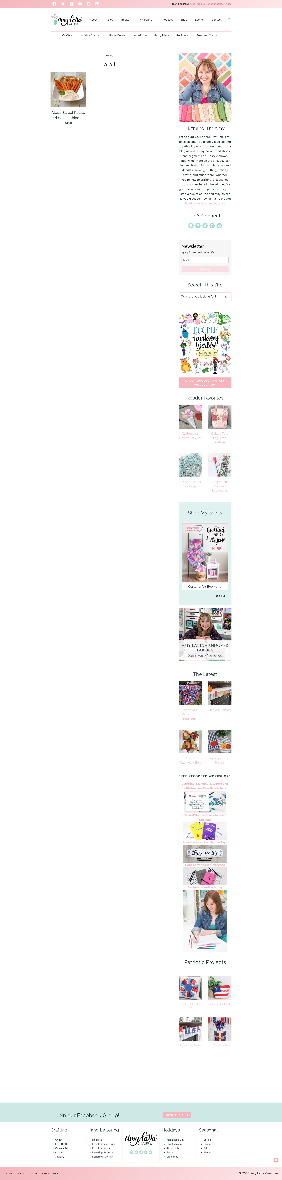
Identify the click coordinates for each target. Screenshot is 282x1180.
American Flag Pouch (219, 1004)
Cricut (58, 1139)
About (22, 1173)
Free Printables (101, 1148)
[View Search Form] (229, 19)
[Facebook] (54, 4)
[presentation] (68, 89)
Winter (207, 1152)
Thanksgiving (174, 1144)
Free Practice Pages (103, 1144)
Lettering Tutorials (103, 1156)
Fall (206, 1148)
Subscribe (205, 269)
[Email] (97, 4)
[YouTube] (80, 4)
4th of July (172, 1148)
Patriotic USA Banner (190, 1045)
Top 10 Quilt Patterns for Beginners (190, 714)
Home (109, 55)
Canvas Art (61, 1148)
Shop (184, 19)
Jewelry (59, 1156)
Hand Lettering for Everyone (205, 865)
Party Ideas (161, 35)
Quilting (59, 1152)
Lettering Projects (102, 1152)
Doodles (97, 1139)
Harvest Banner (220, 710)
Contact (217, 19)
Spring (207, 1139)
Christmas (172, 1156)
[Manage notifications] (276, 1160)
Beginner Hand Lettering (205, 887)
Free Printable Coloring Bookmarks (220, 486)
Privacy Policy (51, 1173)
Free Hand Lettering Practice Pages (210, 3)
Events (199, 19)
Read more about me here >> (205, 203)
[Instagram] (71, 4)
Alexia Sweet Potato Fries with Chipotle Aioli (68, 117)
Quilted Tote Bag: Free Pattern (219, 438)
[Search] (226, 296)
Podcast (168, 19)
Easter (170, 1152)
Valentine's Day (175, 1139)
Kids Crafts (61, 1144)
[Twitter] (63, 4)
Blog (110, 19)
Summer (208, 1144)
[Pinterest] (89, 4)
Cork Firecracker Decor (219, 1045)
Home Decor (117, 35)
